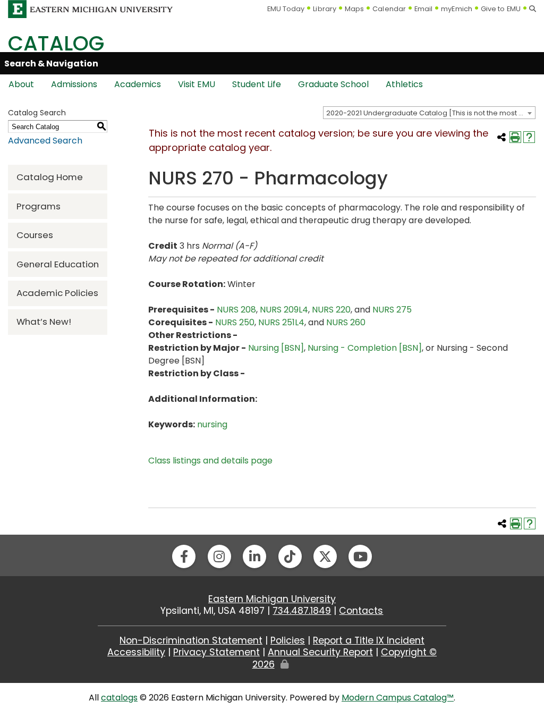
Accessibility (136, 652)
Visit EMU (196, 84)
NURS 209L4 (284, 309)
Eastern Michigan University (272, 599)
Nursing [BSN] (276, 348)
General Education (57, 264)
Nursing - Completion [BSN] (365, 348)
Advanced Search (45, 140)
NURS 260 (346, 322)
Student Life (256, 84)
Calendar (389, 8)
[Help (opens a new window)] (529, 137)
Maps (354, 8)
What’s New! (43, 321)
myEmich (456, 8)
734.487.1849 (302, 610)
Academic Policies (57, 292)
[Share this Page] (501, 137)
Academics (137, 84)
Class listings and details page (210, 460)
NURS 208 (236, 309)
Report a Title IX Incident (368, 640)
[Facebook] (184, 556)
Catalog (56, 43)
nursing (212, 424)
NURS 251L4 (281, 322)
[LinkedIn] (254, 556)
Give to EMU (501, 8)
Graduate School (333, 84)
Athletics (404, 84)
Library (324, 8)
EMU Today (286, 8)
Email (423, 8)
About (21, 84)
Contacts (361, 610)
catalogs (119, 697)
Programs (38, 206)
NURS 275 (392, 309)
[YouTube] (360, 556)
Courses (34, 235)
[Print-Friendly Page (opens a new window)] (515, 137)
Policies (287, 640)
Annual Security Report (320, 652)
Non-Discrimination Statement (191, 640)
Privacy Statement (216, 652)
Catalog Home (49, 177)
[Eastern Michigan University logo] (90, 8)
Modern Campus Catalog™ (398, 697)
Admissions (74, 84)
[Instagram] (219, 556)
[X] (325, 556)
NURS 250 (234, 322)
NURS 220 (331, 309)
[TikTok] (290, 556)
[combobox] (429, 112)
